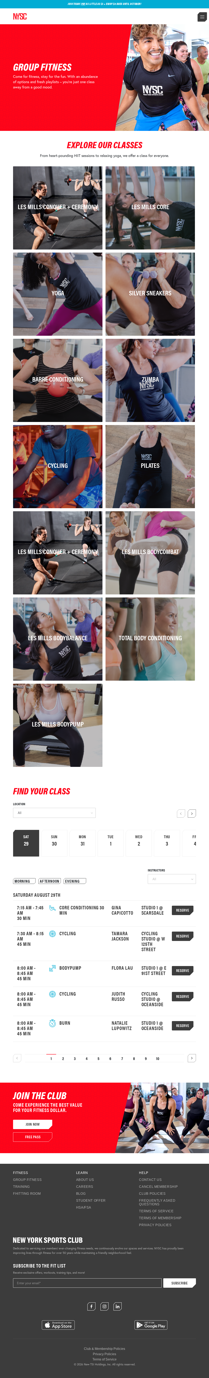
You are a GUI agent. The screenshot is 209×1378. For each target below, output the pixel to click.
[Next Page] (192, 1058)
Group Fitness (27, 1179)
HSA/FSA (83, 1207)
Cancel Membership (158, 1186)
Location (19, 804)
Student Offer (91, 1200)
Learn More (19, 590)
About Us (85, 1179)
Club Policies (152, 1193)
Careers (84, 1186)
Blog (81, 1193)
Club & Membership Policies (104, 1348)
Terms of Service (156, 1211)
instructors (156, 870)
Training (21, 1186)
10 (158, 1058)
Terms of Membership (160, 1218)
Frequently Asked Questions (157, 1202)
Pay (83, 4)
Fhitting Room (27, 1193)
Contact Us (150, 1179)
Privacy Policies (155, 1225)
